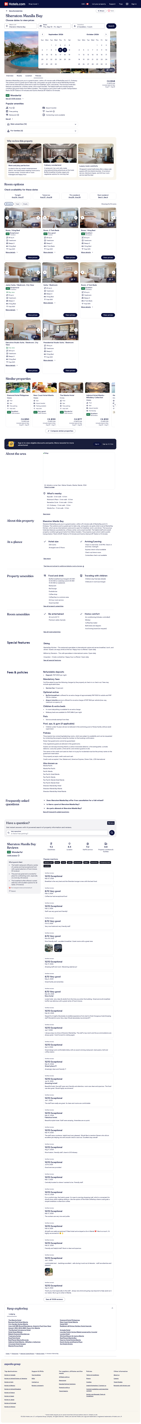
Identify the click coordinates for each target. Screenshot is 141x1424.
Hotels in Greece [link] (9, 1406)
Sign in (134, 4)
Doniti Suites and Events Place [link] (71, 1342)
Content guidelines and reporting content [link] (97, 1390)
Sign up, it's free (108, 444)
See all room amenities (52, 632)
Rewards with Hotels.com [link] (122, 1385)
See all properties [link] (15, 11)
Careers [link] (116, 1378)
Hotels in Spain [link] (9, 1396)
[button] (51, 45)
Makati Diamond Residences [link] (19, 1334)
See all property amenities (53, 606)
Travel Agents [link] (63, 1391)
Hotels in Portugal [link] (10, 1403)
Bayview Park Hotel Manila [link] (18, 1322)
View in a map (49, 487)
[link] (111, 11)
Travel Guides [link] (118, 1382)
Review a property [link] (38, 1385)
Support (112, 4)
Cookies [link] (89, 1382)
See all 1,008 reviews (13, 99)
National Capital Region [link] (27, 1353)
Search (111, 26)
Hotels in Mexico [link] (9, 1385)
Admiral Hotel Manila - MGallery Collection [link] (24, 1342)
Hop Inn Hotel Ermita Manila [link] (70, 1340)
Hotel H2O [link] (64, 1324)
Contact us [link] (35, 1382)
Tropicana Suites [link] (14, 1336)
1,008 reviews (12, 856)
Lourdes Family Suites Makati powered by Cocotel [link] (78, 1332)
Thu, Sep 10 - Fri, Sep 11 (52, 27)
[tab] (12, 1314)
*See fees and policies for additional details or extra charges (63, 566)
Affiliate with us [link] (64, 1377)
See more (46, 514)
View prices (32, 257)
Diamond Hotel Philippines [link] (70, 1320)
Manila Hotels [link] (40, 1353)
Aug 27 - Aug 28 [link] (46, 197)
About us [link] (117, 1375)
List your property (99, 4)
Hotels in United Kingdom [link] (12, 1389)
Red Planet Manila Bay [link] (68, 1338)
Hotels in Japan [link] (9, 1399)
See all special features (52, 660)
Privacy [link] (88, 1378)
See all (8, 119)
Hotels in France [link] (9, 1392)
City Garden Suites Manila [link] (18, 1324)
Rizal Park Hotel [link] (14, 1338)
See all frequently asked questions (56, 812)
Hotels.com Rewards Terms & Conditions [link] (95, 1395)
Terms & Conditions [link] (92, 1375)
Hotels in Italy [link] (8, 1382)
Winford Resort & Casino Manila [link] (72, 1336)
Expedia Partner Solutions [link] (67, 1384)
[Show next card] (115, 404)
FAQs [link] (33, 1378)
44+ (111, 70)
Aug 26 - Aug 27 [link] (18, 197)
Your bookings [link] (36, 1375)
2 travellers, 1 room (84, 27)
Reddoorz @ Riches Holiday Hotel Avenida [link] (75, 1326)
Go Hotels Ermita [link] (66, 1344)
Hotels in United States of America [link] (15, 1378)
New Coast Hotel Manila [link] (69, 1322)
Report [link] (13, 891)
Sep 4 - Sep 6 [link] (103, 197)
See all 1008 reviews (54, 1299)
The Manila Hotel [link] (14, 1320)
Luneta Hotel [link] (65, 1334)
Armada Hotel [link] (65, 1330)
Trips (121, 4)
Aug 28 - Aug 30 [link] (75, 197)
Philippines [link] (15, 1353)
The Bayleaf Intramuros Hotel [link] (19, 1330)
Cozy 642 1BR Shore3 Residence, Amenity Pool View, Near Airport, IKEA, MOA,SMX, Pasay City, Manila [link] (29, 1327)
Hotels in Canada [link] (9, 1375)
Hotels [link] (8, 1353)
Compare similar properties (61, 431)
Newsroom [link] (62, 1380)
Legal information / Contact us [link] (96, 1385)
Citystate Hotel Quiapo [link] (17, 1344)
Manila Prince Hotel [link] (15, 1346)
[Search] (112, 832)
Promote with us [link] (64, 1387)
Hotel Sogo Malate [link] (15, 1332)
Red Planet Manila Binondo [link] (18, 1340)
